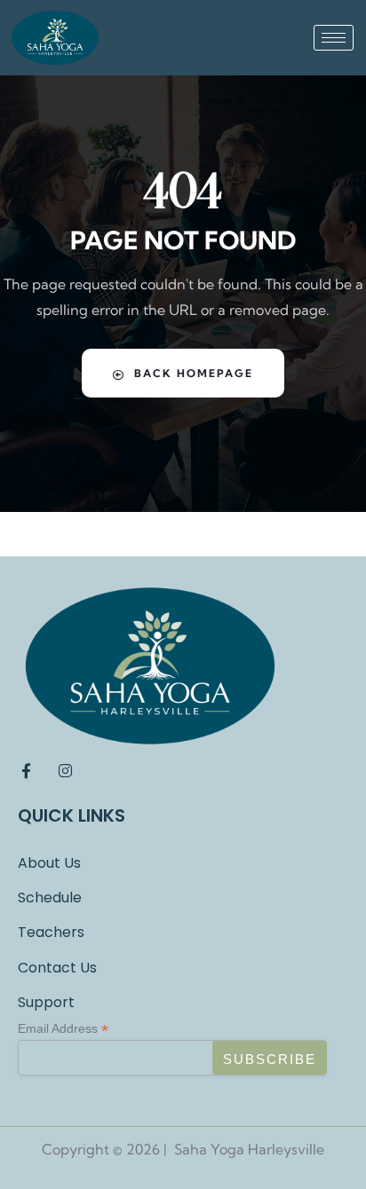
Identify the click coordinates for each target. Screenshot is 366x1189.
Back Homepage (193, 373)
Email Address (63, 1028)
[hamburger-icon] (334, 38)
